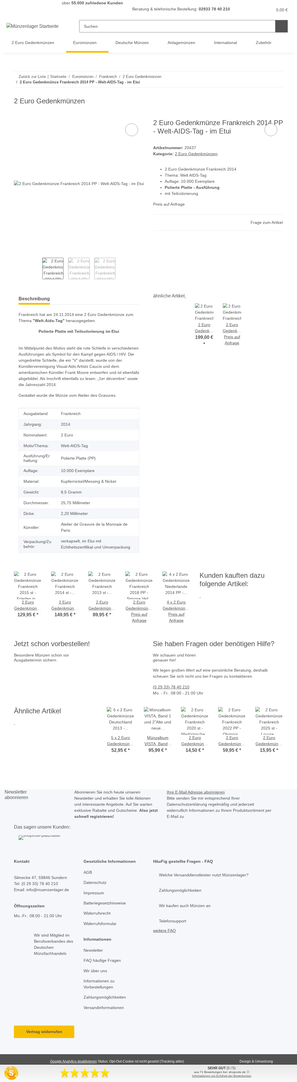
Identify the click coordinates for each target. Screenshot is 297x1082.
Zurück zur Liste (32, 76)
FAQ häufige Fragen (102, 960)
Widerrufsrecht (97, 913)
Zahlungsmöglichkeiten (105, 997)
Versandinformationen (104, 1007)
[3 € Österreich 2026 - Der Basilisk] (49, 672)
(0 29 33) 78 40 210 (171, 687)
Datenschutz (95, 882)
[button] (245, 10)
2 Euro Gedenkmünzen (196, 153)
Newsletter (93, 950)
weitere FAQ (164, 930)
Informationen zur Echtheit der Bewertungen (221, 1075)
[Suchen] (281, 26)
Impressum (94, 893)
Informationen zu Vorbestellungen (99, 984)
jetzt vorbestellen (31, 690)
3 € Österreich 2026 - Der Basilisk (99, 678)
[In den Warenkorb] (18, 115)
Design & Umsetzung (256, 1061)
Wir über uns (95, 970)
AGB (88, 872)
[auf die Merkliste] (131, 129)
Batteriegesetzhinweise (105, 903)
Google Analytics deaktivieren (73, 1061)
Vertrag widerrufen (44, 1031)
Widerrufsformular (100, 923)
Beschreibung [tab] (34, 298)
